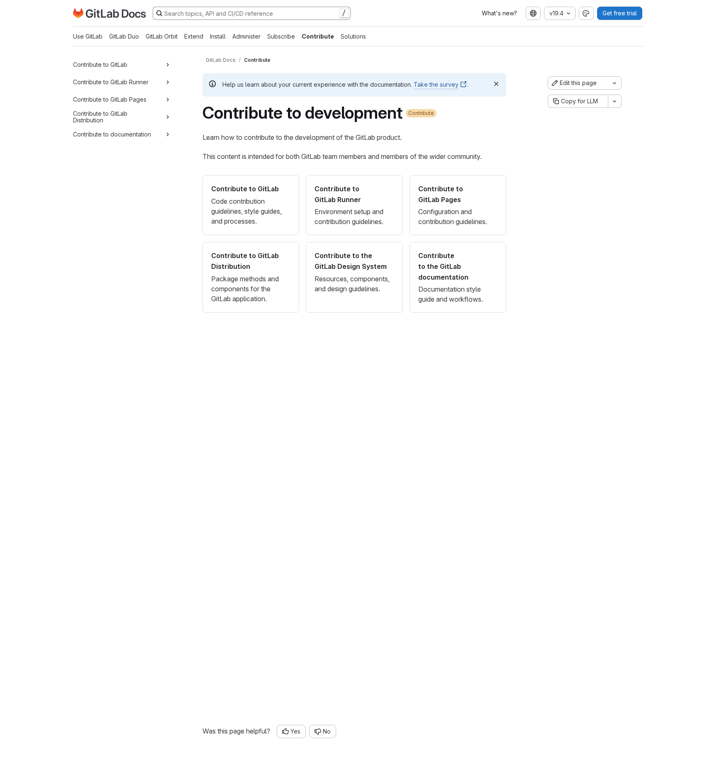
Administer (246, 36)
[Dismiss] (496, 84)
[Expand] (168, 65)
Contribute (318, 36)
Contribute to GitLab (100, 64)
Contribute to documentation (112, 134)
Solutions (353, 36)
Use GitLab (87, 36)
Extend (193, 36)
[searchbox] (252, 13)
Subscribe (281, 36)
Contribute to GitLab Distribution (100, 117)
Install (218, 36)
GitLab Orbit (162, 36)
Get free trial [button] (619, 13)
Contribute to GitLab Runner (111, 81)
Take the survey (436, 84)
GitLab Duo (124, 36)
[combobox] (533, 13)
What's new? (499, 13)
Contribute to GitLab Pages (109, 99)
